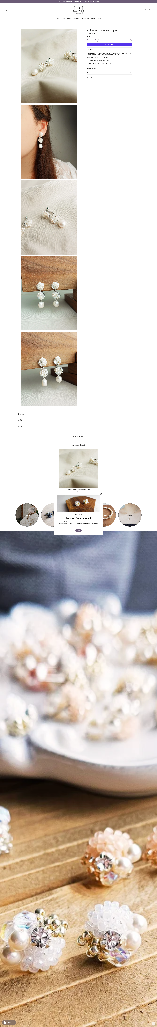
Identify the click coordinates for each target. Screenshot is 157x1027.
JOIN (78, 530)
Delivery (21, 414)
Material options (91, 68)
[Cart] (153, 10)
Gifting (20, 420)
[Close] (101, 494)
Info (88, 72)
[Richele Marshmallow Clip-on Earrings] (78, 468)
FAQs (20, 426)
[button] (150, 10)
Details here (96, 1)
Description (90, 49)
